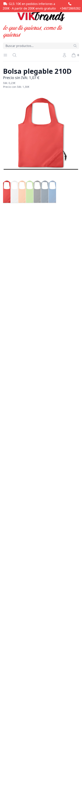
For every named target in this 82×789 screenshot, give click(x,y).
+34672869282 (70, 8)
